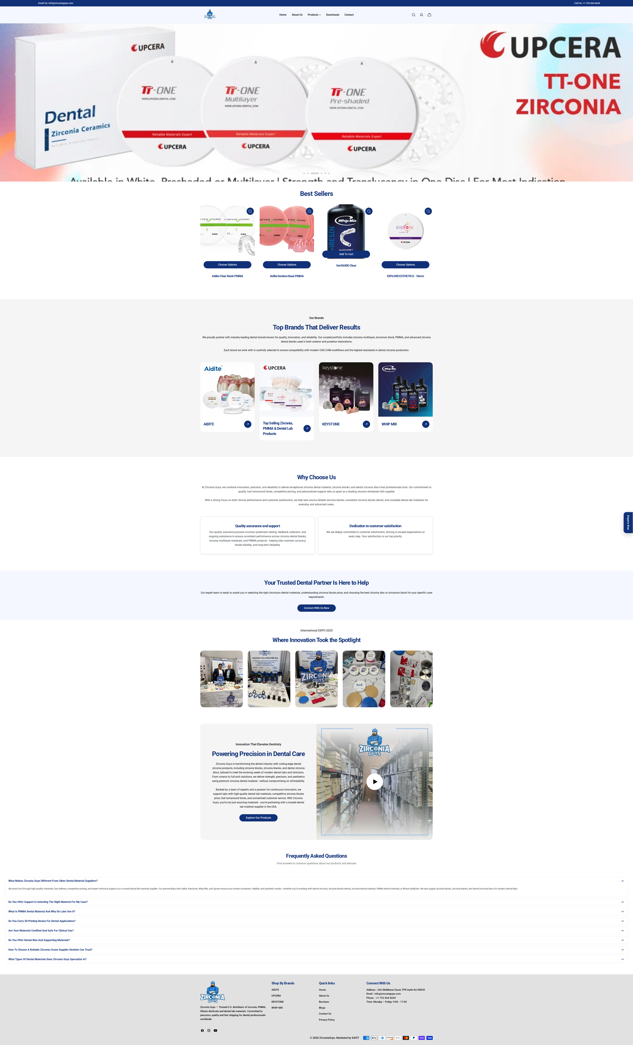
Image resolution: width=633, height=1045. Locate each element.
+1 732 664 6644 (591, 3)
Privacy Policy (327, 1019)
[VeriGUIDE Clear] (346, 231)
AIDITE (275, 989)
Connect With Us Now (316, 608)
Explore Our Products (258, 817)
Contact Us (325, 1013)
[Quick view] (250, 211)
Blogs (322, 1007)
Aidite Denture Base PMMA (287, 276)
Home (322, 989)
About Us (324, 995)
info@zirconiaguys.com (60, 3)
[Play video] (374, 782)
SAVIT (355, 1037)
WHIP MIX (277, 1007)
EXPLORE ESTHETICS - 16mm (405, 276)
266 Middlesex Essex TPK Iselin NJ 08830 (401, 989)
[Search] (413, 15)
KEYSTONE (277, 1001)
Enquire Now (628, 522)
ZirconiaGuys (327, 1037)
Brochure (324, 1001)
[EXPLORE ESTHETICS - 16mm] (405, 231)
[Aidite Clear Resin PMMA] (227, 231)
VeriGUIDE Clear (346, 265)
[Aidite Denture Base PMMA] (287, 231)
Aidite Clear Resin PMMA (227, 276)
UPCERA (276, 995)
